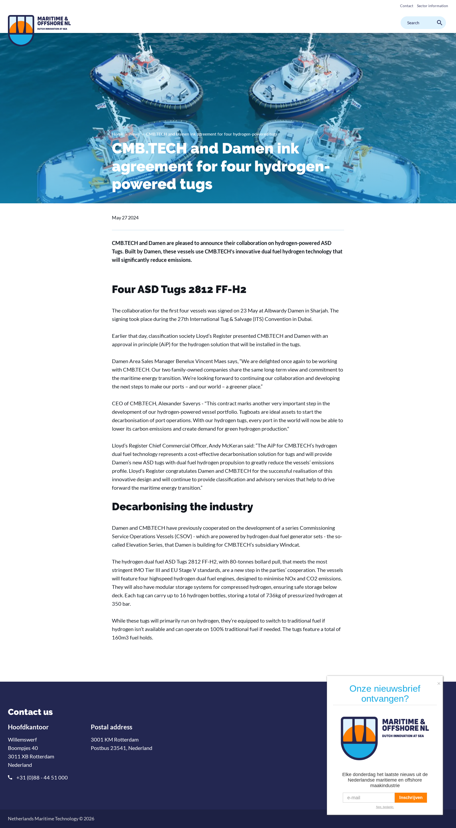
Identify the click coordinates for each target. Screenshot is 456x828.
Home (117, 133)
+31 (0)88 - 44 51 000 (42, 777)
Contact (406, 5)
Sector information (432, 5)
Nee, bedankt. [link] (385, 806)
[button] (440, 681)
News (134, 133)
